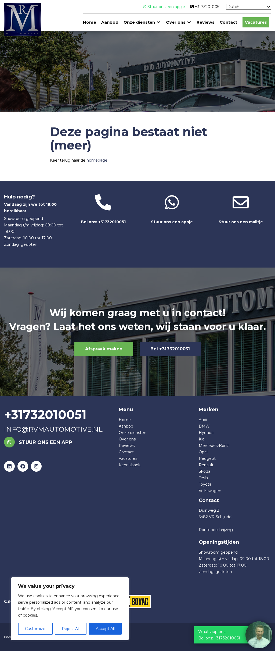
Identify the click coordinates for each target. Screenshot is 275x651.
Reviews (206, 22)
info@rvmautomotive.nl (53, 429)
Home (89, 22)
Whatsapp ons (211, 631)
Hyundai (206, 432)
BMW (204, 426)
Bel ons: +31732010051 (103, 221)
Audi (203, 419)
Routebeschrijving (216, 529)
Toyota (205, 484)
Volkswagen (210, 490)
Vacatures (256, 22)
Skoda (204, 471)
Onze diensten (139, 22)
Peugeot (207, 458)
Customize (35, 628)
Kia (201, 439)
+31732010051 (207, 6)
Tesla (203, 477)
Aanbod (109, 22)
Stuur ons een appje (165, 6)
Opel (203, 452)
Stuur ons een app (44, 442)
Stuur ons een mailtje (241, 221)
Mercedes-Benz (214, 445)
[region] (70, 608)
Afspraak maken (103, 348)
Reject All (70, 628)
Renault (206, 465)
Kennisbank (129, 465)
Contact (228, 22)
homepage (96, 160)
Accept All (105, 628)
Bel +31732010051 (170, 348)
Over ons (176, 22)
